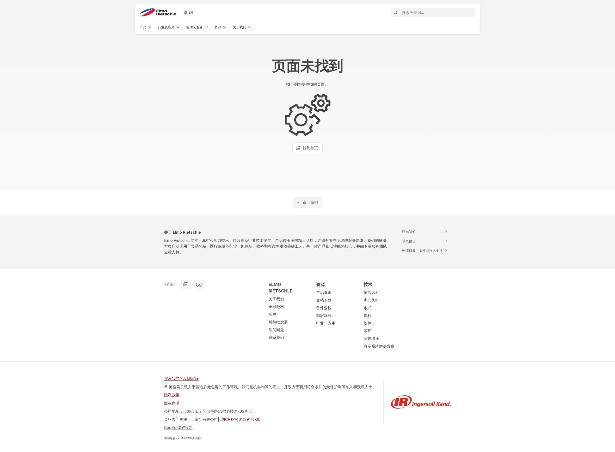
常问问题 (276, 329)
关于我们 (276, 299)
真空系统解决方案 (379, 346)
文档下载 (324, 300)
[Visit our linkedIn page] (186, 284)
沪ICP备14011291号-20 (240, 419)
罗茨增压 (371, 338)
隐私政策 (171, 395)
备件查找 (324, 307)
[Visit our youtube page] (198, 284)
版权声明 (171, 403)
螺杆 (367, 315)
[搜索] (395, 12)
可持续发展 (278, 322)
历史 (272, 314)
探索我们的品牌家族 (181, 378)
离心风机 (371, 300)
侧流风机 (371, 292)
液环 (367, 330)
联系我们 (276, 337)
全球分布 (276, 306)
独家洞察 (324, 315)
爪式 (367, 307)
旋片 (367, 323)
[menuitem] (146, 27)
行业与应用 (325, 323)
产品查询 (324, 292)
